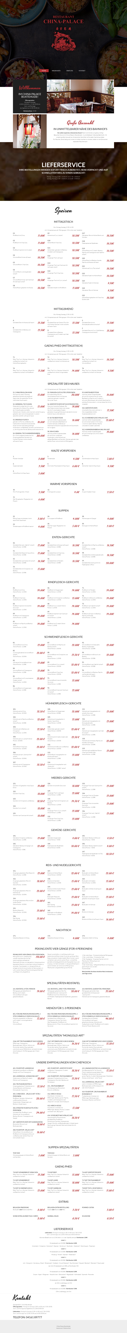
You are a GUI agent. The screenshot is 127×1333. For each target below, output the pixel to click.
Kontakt (82, 70)
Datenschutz (67, 1328)
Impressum (59, 1328)
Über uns (69, 70)
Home (44, 70)
